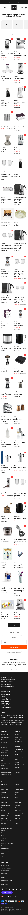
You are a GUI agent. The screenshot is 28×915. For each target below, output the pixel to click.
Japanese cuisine (5, 805)
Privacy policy (4, 752)
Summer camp (4, 789)
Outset (15, 416)
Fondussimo (18, 807)
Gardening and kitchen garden (6, 829)
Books (16, 754)
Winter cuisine (4, 802)
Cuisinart (17, 805)
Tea (2, 856)
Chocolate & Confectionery (18, 740)
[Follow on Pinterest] (10, 889)
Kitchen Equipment (5, 737)
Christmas (3, 838)
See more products (14, 625)
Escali (15, 368)
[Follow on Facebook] (2, 889)
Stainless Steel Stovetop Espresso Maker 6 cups (19, 247)
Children (17, 762)
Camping (3, 792)
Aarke (2, 585)
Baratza (3, 100)
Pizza (16, 759)
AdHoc (16, 441)
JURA (15, 562)
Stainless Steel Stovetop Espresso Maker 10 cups (6, 299)
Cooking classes (5, 865)
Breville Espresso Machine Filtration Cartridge (6, 444)
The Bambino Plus (19, 78)
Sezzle (3, 765)
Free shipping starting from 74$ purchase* (14, 2)
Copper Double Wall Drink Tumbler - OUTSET (19, 419)
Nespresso (4, 52)
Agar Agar (17, 782)
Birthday (3, 782)
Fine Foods (18, 744)
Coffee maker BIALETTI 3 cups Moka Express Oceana (7, 469)
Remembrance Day (5, 833)
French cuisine (4, 800)
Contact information (13, 910)
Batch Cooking (4, 784)
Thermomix (18, 820)
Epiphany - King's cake (6, 813)
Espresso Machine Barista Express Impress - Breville (7, 419)
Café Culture (4, 125)
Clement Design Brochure (5, 769)
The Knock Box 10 (6, 348)
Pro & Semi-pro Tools (20, 764)
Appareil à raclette (19, 789)
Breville (16, 52)
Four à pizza (18, 810)
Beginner (3, 807)
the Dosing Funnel (6, 370)
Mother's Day (4, 815)
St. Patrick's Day (5, 851)
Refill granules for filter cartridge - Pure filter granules (7, 588)
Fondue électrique (19, 813)
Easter (2, 840)
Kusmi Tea (17, 818)
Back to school (5, 848)
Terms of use (4, 750)
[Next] (26, 2)
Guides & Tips (4, 734)
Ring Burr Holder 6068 (20, 224)
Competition (4, 742)
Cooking (17, 734)
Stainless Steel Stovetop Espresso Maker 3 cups (19, 201)
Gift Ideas (17, 767)
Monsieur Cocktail (5, 222)
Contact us (4, 747)
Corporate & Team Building (5, 876)
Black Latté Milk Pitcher (20, 348)
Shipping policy (4, 758)
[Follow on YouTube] (13, 889)
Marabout (3, 562)
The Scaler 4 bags (6, 78)
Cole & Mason (18, 802)
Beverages (17, 746)
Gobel (15, 585)
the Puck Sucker (5, 541)
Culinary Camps (5, 870)
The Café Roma (18, 614)
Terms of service (19, 909)
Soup (2, 853)
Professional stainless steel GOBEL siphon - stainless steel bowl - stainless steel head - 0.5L (20, 590)
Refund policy (4, 755)
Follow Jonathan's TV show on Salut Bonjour (6, 773)
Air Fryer (17, 784)
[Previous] (1, 2)
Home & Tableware (19, 752)
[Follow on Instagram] (6, 889)
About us (3, 745)
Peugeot (16, 391)
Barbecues (17, 794)
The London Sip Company (20, 197)
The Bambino (17, 150)
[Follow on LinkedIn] (21, 889)
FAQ (2, 760)
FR (22, 7)
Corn (2, 835)
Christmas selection (6, 787)
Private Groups (4, 873)
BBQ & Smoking (19, 757)
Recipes (3, 739)
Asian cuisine (4, 797)
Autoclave (17, 792)
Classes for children (6, 868)
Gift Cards (17, 770)
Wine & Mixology (19, 749)
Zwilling (3, 171)
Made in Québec (5, 846)
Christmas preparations (7, 843)
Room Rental (4, 884)
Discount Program (5, 763)
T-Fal (16, 823)
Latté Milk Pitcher (5, 127)
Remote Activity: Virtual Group (6, 881)
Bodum (17, 797)
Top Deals (17, 772)
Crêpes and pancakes (6, 794)
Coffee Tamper (5, 150)
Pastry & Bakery (19, 737)
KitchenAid (17, 815)
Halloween (3, 823)
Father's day (4, 818)
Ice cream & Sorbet (6, 820)
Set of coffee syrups (6, 224)
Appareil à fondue (19, 787)
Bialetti (3, 465)
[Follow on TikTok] (17, 889)
